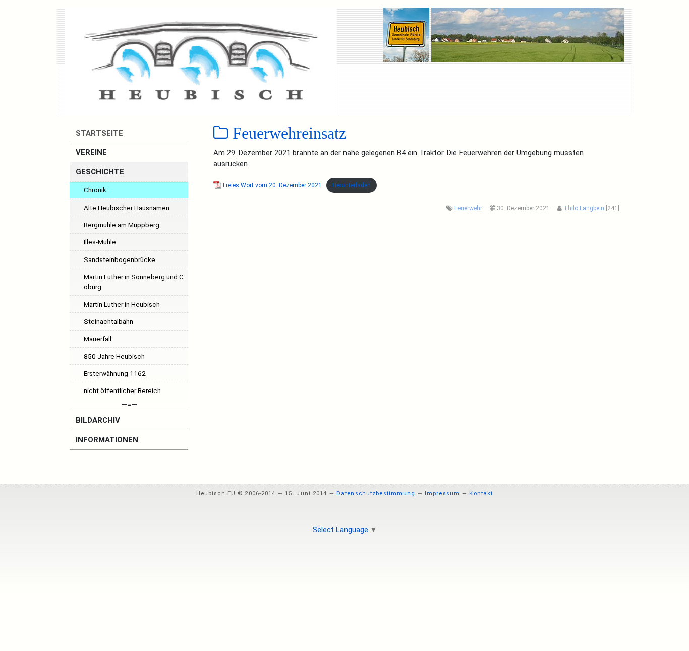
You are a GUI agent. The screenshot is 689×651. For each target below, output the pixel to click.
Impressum (442, 493)
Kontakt (481, 493)
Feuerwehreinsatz (287, 133)
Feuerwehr (468, 208)
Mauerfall (97, 339)
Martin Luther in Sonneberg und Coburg (134, 282)
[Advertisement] (344, 569)
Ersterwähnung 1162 (115, 373)
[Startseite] (201, 61)
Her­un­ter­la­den (351, 185)
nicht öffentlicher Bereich (122, 390)
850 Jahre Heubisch (114, 356)
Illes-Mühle (100, 242)
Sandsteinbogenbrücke (119, 259)
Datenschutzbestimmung (376, 493)
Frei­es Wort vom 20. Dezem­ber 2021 (272, 185)
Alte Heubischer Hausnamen (126, 208)
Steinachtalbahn (108, 321)
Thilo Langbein (583, 208)
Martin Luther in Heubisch (122, 304)
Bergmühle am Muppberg (121, 225)
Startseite (98, 133)
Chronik (95, 190)
